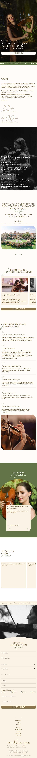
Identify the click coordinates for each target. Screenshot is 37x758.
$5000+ (34, 692)
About (18, 724)
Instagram (18, 729)
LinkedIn (18, 731)
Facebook (18, 733)
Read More (4, 100)
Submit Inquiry (18, 309)
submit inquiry (18, 707)
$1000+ (4, 692)
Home (18, 722)
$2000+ (14, 692)
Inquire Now (18, 53)
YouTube (18, 735)
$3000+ (24, 692)
